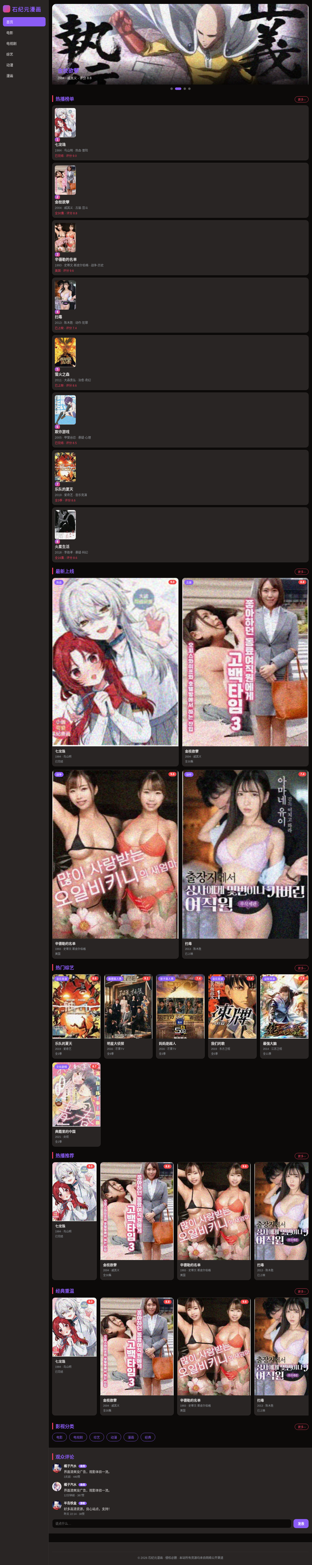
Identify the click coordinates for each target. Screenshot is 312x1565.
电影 (9, 33)
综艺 (9, 54)
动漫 (9, 65)
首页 (9, 22)
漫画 (9, 76)
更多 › (301, 99)
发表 (301, 1524)
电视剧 (11, 43)
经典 (148, 1437)
